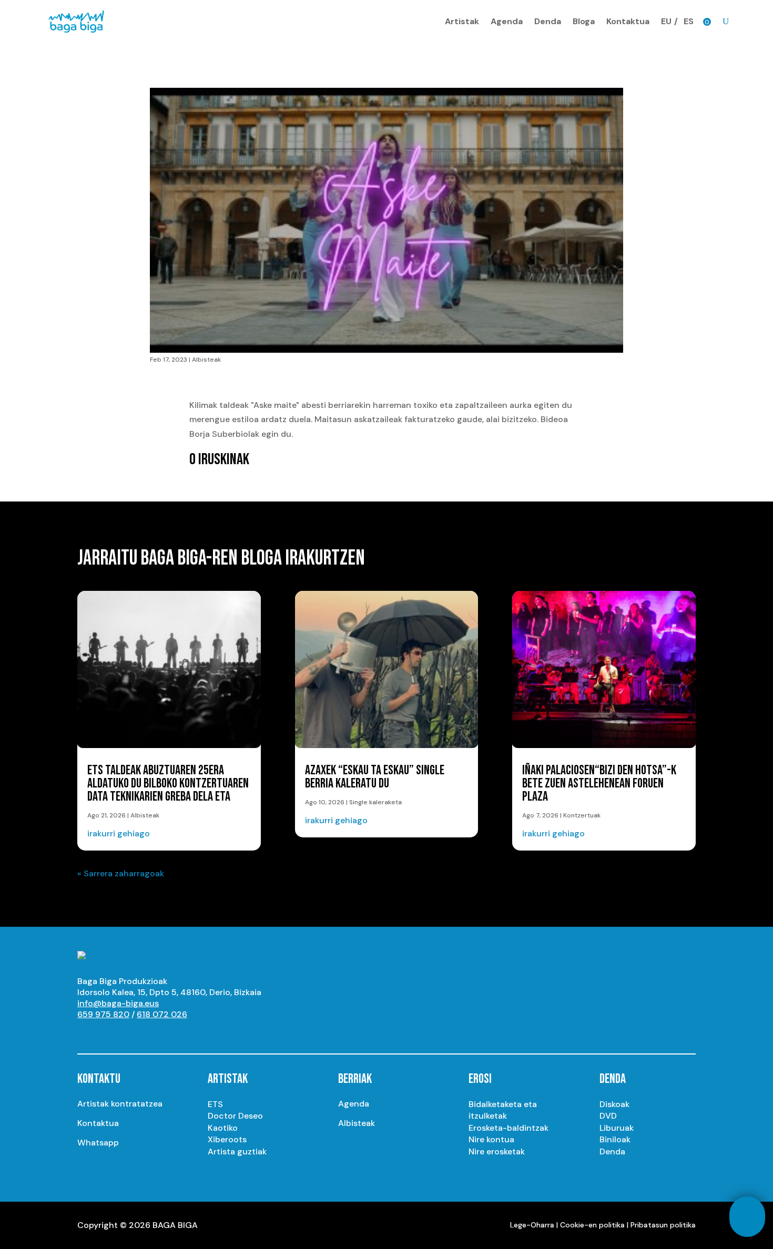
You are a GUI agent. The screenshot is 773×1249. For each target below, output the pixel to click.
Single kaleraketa (375, 802)
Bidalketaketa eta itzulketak (503, 1110)
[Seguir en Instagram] (106, 1034)
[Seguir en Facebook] (148, 1034)
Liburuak (616, 1127)
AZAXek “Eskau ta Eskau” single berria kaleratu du (374, 777)
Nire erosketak (497, 1151)
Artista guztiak (237, 1151)
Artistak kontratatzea (119, 1103)
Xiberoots (227, 1139)
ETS (215, 1104)
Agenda (507, 21)
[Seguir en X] (127, 1034)
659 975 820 (103, 1014)
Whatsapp (98, 1142)
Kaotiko (223, 1127)
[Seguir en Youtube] (85, 1034)
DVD (608, 1115)
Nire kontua (491, 1139)
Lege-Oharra (532, 1225)
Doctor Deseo (235, 1115)
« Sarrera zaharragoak (120, 873)
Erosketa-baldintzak (508, 1127)
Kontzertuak (582, 815)
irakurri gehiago (118, 833)
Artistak (462, 21)
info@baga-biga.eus (118, 1003)
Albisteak (206, 359)
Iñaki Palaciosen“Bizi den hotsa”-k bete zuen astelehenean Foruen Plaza (599, 783)
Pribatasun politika (663, 1225)
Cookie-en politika (592, 1225)
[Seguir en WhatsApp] (169, 1034)
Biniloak (614, 1139)
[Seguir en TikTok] (190, 1034)
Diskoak (614, 1104)
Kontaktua (627, 21)
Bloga (584, 21)
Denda (547, 21)
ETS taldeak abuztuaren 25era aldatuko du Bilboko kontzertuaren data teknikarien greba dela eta (168, 783)
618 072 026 (162, 1014)
